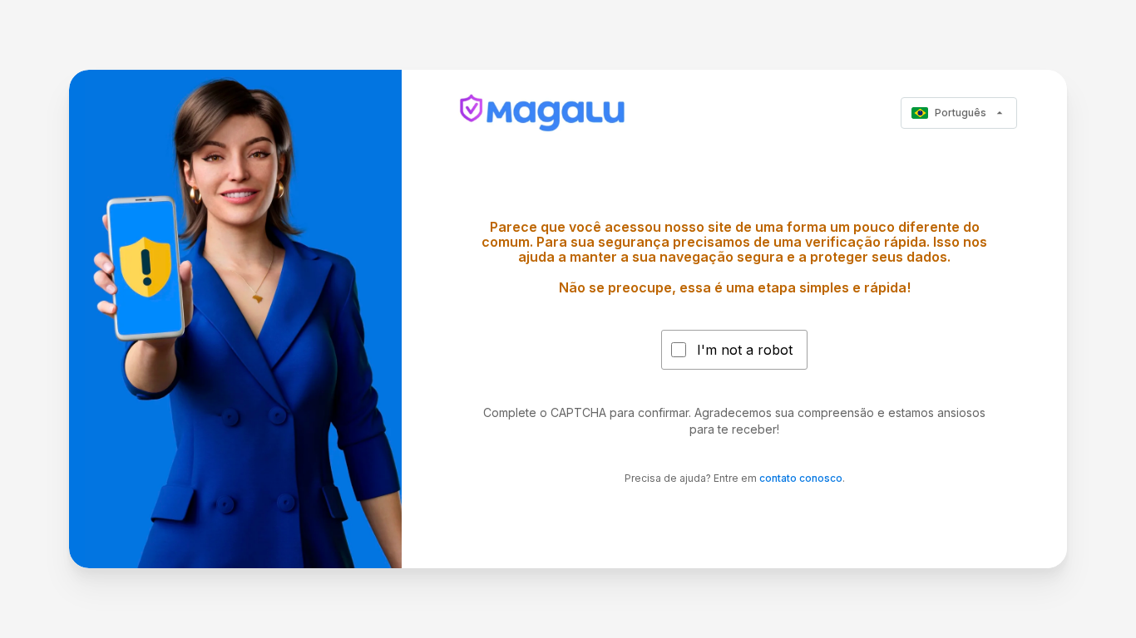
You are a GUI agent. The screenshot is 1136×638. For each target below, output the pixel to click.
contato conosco (800, 478)
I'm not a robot (745, 349)
